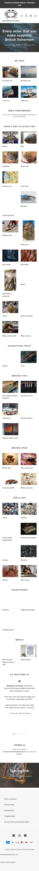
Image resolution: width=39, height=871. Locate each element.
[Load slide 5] (23, 734)
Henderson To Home (16, 849)
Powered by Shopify (28, 849)
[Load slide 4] (21, 734)
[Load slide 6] (25, 734)
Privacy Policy (9, 805)
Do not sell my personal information (16, 822)
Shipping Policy (9, 816)
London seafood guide (7, 862)
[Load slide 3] (18, 734)
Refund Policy (9, 810)
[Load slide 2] (16, 734)
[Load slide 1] (14, 734)
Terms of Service (10, 799)
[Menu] (35, 15)
